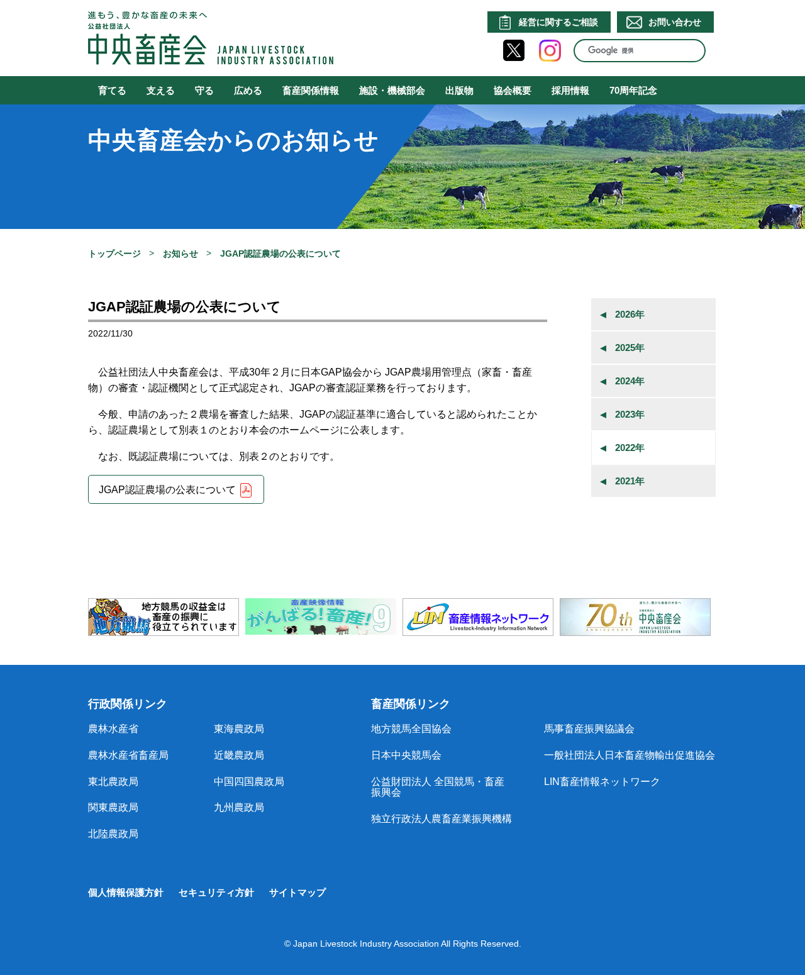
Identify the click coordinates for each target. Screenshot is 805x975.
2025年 (630, 347)
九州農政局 (239, 807)
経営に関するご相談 (558, 22)
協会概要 (512, 90)
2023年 (630, 414)
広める (248, 90)
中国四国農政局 (249, 781)
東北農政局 (113, 781)
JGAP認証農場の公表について (167, 490)
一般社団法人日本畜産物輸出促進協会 (629, 755)
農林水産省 (113, 728)
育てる (112, 90)
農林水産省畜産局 (128, 755)
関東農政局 (113, 807)
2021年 (630, 481)
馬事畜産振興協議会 (589, 728)
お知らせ (180, 253)
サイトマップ (297, 892)
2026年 (630, 314)
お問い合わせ (674, 22)
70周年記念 (633, 90)
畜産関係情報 (310, 90)
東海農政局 (239, 728)
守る (204, 90)
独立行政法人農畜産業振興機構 (441, 818)
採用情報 (570, 90)
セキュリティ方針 (216, 892)
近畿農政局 (239, 755)
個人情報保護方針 (126, 892)
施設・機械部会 (392, 90)
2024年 (630, 381)
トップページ (114, 253)
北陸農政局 (113, 833)
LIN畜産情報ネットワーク (602, 781)
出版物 (459, 90)
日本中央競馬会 (406, 755)
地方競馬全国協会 (411, 728)
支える (161, 90)
